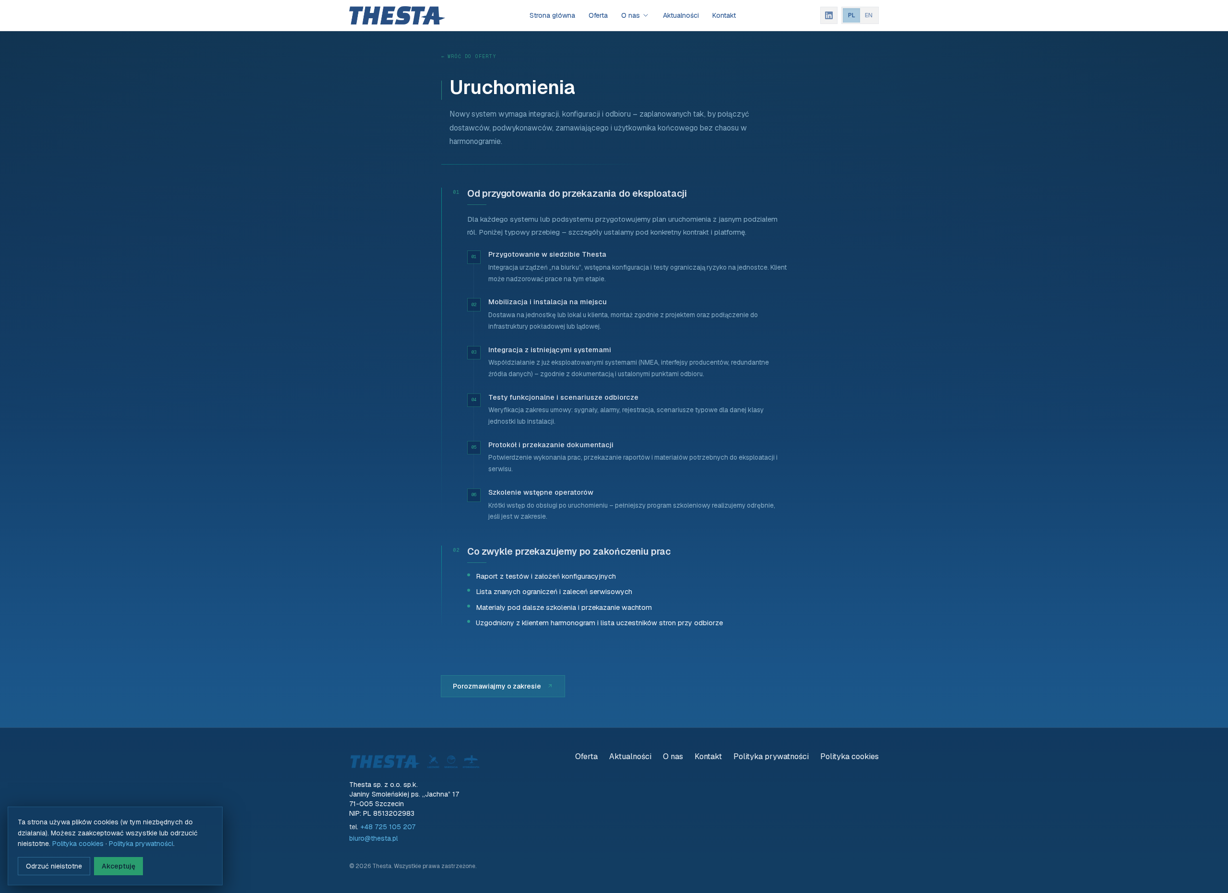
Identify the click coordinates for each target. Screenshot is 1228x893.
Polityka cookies (849, 756)
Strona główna (552, 15)
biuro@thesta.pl (373, 838)
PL (851, 15)
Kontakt (724, 15)
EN (869, 15)
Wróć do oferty (468, 56)
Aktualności (681, 15)
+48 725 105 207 (387, 826)
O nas (630, 15)
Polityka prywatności (771, 756)
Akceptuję (118, 866)
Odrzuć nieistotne (54, 866)
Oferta (598, 15)
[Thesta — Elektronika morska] (397, 15)
